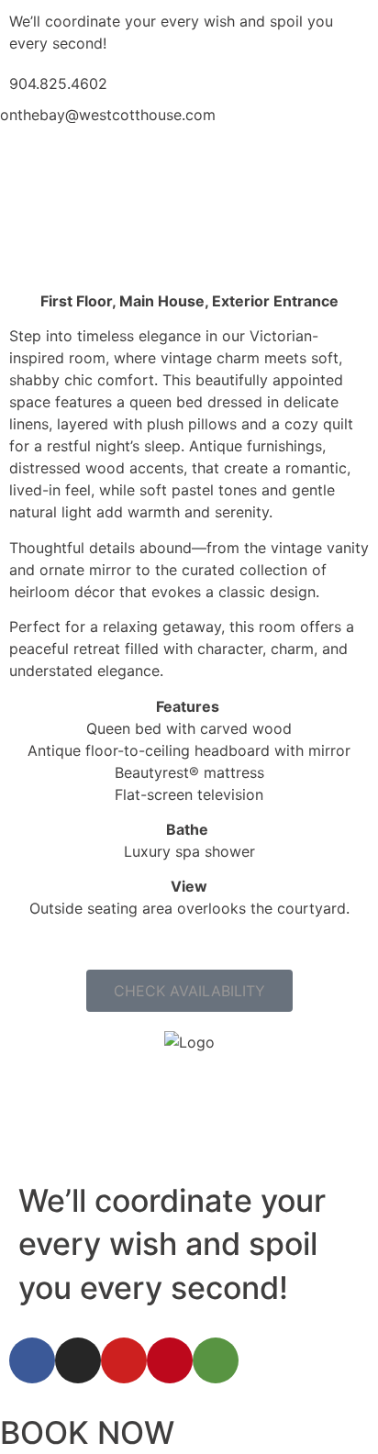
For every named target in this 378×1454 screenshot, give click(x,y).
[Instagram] (78, 1360)
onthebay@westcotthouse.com (108, 114)
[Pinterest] (170, 1360)
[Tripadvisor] (216, 1360)
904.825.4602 (58, 83)
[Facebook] (32, 1360)
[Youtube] (124, 1360)
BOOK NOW (87, 1432)
